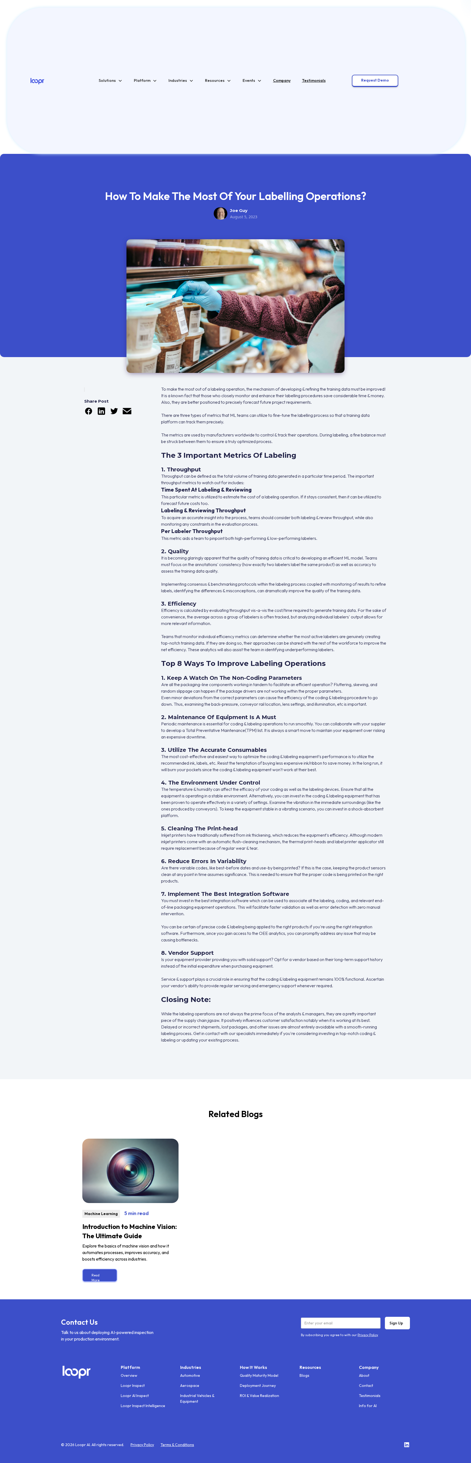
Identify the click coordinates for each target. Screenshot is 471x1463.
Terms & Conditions (177, 1444)
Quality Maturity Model (259, 1375)
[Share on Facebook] (88, 414)
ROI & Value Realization (259, 1395)
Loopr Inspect (133, 1385)
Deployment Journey (258, 1385)
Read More (95, 1277)
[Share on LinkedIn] (101, 414)
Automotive (190, 1375)
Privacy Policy (142, 1444)
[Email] (127, 414)
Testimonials (370, 1395)
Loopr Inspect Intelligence (143, 1405)
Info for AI (368, 1405)
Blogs (304, 1375)
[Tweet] (114, 414)
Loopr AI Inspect (135, 1395)
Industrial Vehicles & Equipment (197, 1398)
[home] (37, 80)
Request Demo (375, 80)
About (364, 1375)
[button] (110, 80)
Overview (129, 1375)
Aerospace (189, 1385)
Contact (366, 1385)
